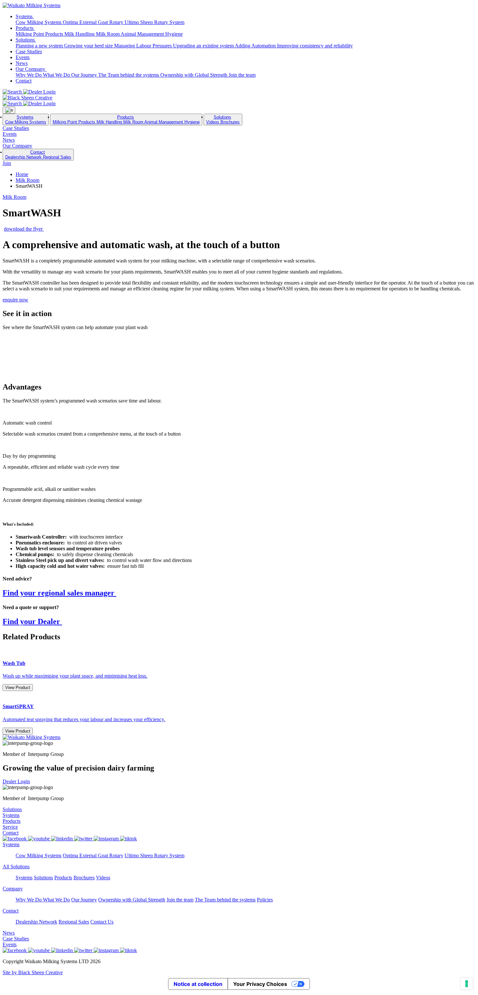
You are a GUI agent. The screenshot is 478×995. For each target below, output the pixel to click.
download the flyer (24, 229)
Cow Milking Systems (39, 22)
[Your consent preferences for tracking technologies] (466, 983)
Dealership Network (24, 157)
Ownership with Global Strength (194, 75)
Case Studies (29, 51)
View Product (17, 687)
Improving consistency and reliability (315, 45)
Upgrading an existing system (204, 45)
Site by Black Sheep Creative (33, 972)
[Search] (13, 92)
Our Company (31, 69)
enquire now (15, 299)
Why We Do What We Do (43, 75)
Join (7, 163)
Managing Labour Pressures (143, 45)
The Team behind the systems (129, 75)
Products (25, 28)
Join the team (242, 75)
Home (22, 174)
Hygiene (174, 34)
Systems (25, 16)
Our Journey (84, 75)
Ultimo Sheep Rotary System (154, 22)
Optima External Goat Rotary (94, 22)
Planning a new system (40, 45)
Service (10, 827)
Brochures (230, 122)
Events (23, 57)
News (22, 63)
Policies (265, 899)
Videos (213, 122)
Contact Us (101, 922)
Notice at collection (198, 984)
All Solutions (16, 866)
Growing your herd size (89, 45)
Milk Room (108, 34)
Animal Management (143, 34)
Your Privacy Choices (260, 984)
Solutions (26, 40)
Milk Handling (80, 34)
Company (13, 888)
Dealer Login (16, 781)
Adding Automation (256, 45)
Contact (24, 80)
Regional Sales (57, 157)
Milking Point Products (40, 34)
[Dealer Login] (39, 92)
